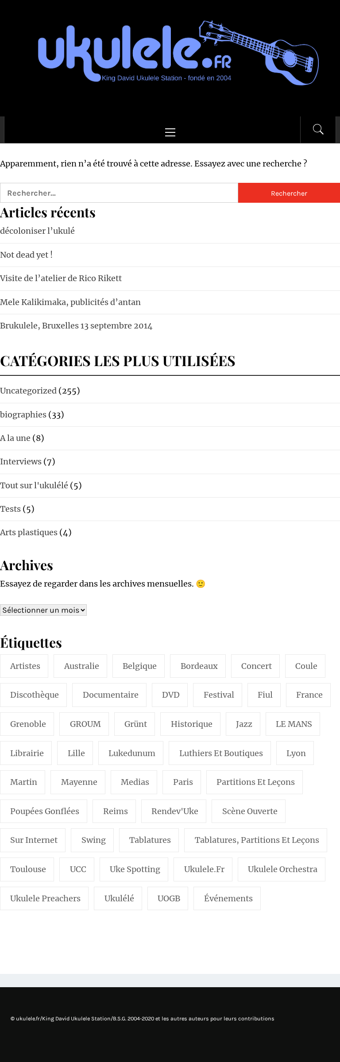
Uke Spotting (135, 869)
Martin (23, 782)
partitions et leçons (255, 782)
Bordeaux (199, 666)
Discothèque (34, 695)
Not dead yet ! (26, 255)
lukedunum (131, 753)
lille (76, 753)
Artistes (25, 666)
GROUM (85, 724)
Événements (228, 898)
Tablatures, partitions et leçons (257, 840)
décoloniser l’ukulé (37, 231)
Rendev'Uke (174, 811)
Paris (183, 782)
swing (93, 840)
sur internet (34, 840)
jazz (244, 724)
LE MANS (294, 724)
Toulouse (28, 869)
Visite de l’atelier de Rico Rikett (61, 278)
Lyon (296, 753)
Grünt (135, 724)
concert (256, 666)
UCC (78, 869)
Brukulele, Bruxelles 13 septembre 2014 (76, 326)
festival (219, 695)
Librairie (27, 753)
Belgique (140, 666)
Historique (191, 724)
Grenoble (28, 724)
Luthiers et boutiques (221, 753)
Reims (115, 811)
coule (306, 666)
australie (81, 666)
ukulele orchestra (282, 869)
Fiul (265, 695)
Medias (135, 782)
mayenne (79, 782)
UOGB (169, 898)
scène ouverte (250, 811)
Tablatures (150, 840)
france (309, 695)
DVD (171, 695)
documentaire (111, 695)
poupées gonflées (44, 811)
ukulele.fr (204, 869)
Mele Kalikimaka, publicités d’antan (70, 302)
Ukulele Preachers (45, 898)
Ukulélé (119, 898)
